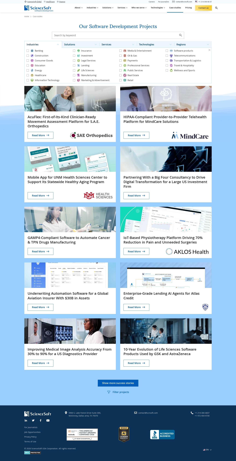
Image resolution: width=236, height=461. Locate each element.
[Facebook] (40, 420)
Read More (38, 135)
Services (106, 44)
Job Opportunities (32, 432)
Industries (33, 44)
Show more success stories (118, 383)
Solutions (69, 44)
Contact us (203, 8)
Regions (181, 44)
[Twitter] (33, 420)
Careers (152, 2)
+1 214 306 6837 (202, 413)
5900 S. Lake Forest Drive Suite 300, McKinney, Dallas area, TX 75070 (85, 414)
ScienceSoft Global (34, 2)
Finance (62, 2)
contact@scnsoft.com (148, 413)
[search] (216, 8)
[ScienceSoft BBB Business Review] (162, 434)
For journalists (163, 2)
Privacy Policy (30, 436)
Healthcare (50, 2)
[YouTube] (48, 420)
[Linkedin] (26, 420)
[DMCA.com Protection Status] (32, 453)
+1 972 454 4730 (202, 415)
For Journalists (30, 427)
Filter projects (121, 392)
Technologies (146, 44)
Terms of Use (30, 441)
